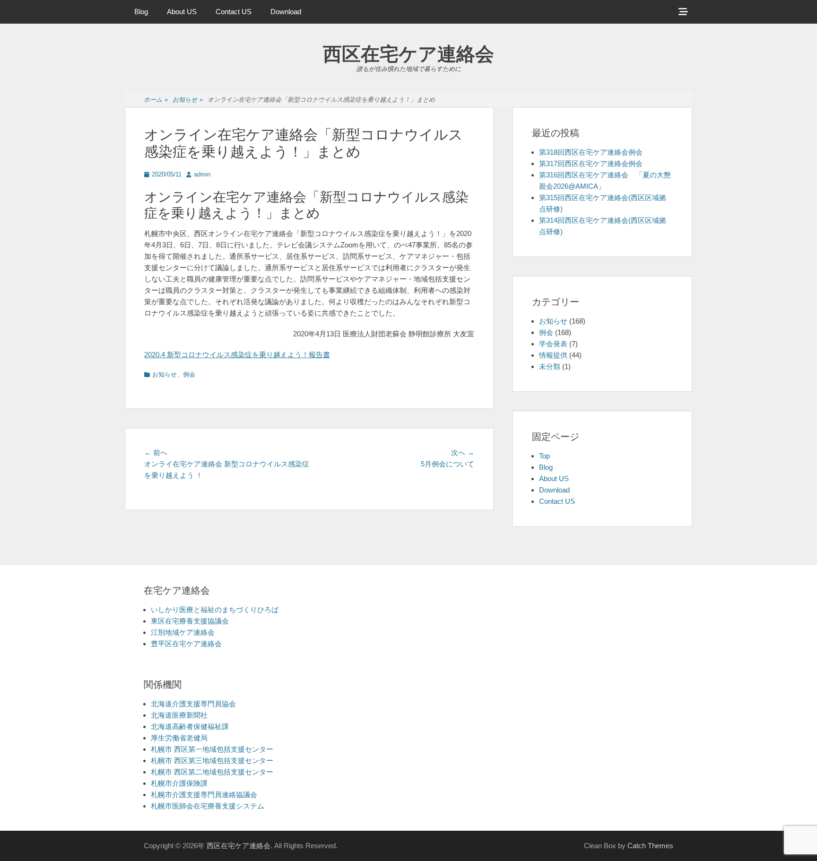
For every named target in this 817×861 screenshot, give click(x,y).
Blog (141, 12)
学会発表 (553, 344)
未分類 (549, 366)
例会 (189, 374)
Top (544, 456)
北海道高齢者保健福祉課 (190, 726)
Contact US (234, 12)
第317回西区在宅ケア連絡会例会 (591, 163)
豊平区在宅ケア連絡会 (186, 644)
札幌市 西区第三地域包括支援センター (212, 760)
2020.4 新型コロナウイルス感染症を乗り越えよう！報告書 (237, 355)
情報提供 (553, 355)
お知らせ (188, 99)
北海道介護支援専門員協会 (193, 704)
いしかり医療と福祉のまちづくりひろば (214, 610)
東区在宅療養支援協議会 (190, 621)
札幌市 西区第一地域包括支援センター (212, 749)
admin (202, 174)
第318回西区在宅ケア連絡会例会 (591, 152)
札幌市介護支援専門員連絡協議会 (204, 795)
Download (285, 12)
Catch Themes (650, 846)
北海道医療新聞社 (179, 715)
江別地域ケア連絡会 (183, 632)
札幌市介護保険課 (179, 783)
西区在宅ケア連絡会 (408, 54)
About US (182, 12)
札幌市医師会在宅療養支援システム (207, 806)
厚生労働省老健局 (179, 738)
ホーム (156, 99)
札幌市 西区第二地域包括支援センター (212, 772)
